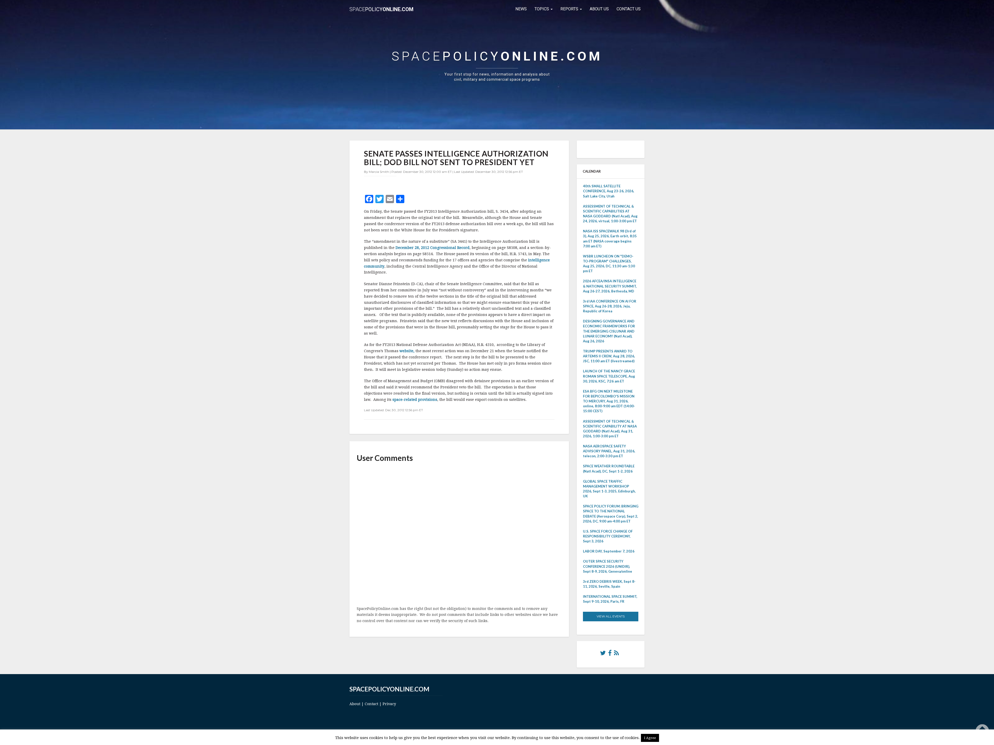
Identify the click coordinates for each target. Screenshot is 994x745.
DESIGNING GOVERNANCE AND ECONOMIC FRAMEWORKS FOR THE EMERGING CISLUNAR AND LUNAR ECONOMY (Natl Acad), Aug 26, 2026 (609, 331)
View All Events (611, 616)
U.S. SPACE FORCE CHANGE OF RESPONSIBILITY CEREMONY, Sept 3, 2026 (608, 536)
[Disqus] (459, 534)
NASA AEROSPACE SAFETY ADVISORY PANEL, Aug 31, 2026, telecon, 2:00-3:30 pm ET (609, 451)
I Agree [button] (650, 738)
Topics (542, 8)
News (521, 8)
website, (407, 351)
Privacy (389, 704)
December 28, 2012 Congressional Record (433, 248)
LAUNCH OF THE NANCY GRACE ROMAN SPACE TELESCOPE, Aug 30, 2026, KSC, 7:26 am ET (609, 376)
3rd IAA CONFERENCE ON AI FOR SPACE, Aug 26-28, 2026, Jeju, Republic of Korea (609, 306)
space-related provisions (414, 399)
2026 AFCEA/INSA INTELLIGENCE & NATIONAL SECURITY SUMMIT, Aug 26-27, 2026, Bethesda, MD (610, 286)
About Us (599, 8)
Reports (569, 8)
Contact (371, 704)
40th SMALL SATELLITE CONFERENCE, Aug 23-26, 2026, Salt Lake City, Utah (608, 191)
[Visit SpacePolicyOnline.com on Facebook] (610, 654)
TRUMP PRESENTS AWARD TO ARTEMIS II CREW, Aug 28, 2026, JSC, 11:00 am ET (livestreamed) (609, 356)
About (354, 704)
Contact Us (629, 8)
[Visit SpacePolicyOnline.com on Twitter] (603, 654)
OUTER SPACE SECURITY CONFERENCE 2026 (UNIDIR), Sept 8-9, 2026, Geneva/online (607, 566)
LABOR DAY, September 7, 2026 (608, 551)
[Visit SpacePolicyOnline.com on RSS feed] (616, 654)
